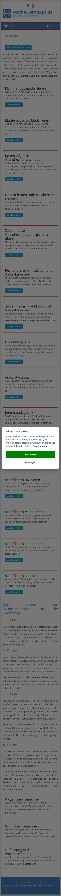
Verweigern (30, 462)
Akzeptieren (30, 455)
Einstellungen (39, 446)
